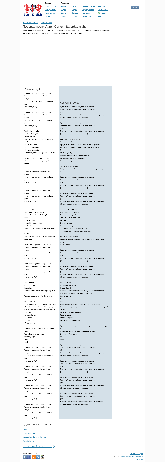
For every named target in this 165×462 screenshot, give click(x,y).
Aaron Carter (46, 23)
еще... (100, 16)
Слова (47, 16)
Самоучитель (50, 10)
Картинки (75, 13)
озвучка (103, 13)
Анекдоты (101, 6)
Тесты (74, 6)
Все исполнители (30, 23)
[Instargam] (42, 457)
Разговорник (87, 13)
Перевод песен (88, 6)
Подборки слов (88, 10)
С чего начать (50, 6)
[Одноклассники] (34, 457)
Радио (74, 10)
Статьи (63, 13)
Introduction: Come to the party (35, 437)
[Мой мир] (38, 457)
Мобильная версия (136, 454)
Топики (63, 16)
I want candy (27, 429)
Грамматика (50, 13)
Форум (74, 16)
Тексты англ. (103, 10)
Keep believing (28, 441)
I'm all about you (29, 433)
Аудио (63, 6)
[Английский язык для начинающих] (33, 15)
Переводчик (86, 16)
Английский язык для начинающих (131, 456)
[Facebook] (29, 457)
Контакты (139, 459)
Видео (63, 10)
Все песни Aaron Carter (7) (39, 446)
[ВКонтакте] (25, 457)
